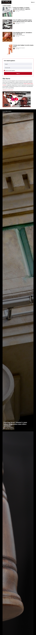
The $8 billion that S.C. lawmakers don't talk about (22, 33)
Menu (32, 2)
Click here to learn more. (8, 90)
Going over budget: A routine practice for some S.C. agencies (21, 8)
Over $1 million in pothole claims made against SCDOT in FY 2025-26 (22, 20)
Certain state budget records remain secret (23, 45)
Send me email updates (10, 70)
